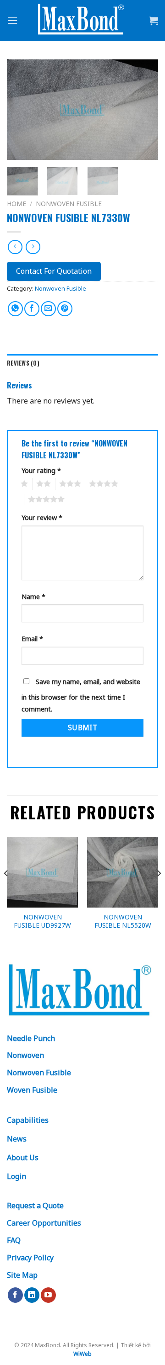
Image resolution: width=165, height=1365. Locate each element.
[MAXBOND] (82, 20)
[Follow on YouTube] (48, 1295)
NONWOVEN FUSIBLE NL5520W (122, 921)
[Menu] (12, 20)
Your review (42, 517)
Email (32, 638)
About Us (22, 1158)
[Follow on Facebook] (15, 1295)
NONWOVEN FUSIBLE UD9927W (42, 921)
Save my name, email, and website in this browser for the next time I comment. (81, 695)
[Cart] (153, 21)
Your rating (41, 470)
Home (16, 203)
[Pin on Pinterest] (64, 308)
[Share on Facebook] (31, 308)
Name (33, 596)
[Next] (143, 110)
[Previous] (21, 110)
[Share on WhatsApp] (15, 308)
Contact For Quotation (54, 271)
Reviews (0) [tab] (23, 363)
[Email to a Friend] (48, 308)
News (17, 1139)
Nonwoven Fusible (69, 203)
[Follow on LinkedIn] (31, 1295)
